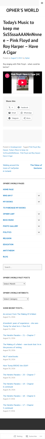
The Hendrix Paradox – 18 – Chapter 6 (19, 396)
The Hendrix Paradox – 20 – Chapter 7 (19, 374)
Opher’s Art (9, 214)
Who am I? (8, 195)
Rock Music (8, 220)
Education (8, 244)
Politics (7, 232)
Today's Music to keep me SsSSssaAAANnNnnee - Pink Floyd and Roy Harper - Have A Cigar (22, 153)
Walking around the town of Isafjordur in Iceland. (11, 168)
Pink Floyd (33, 147)
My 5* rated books (10, 356)
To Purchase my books (14, 207)
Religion (7, 238)
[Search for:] (22, 267)
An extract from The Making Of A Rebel (19, 314)
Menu (42, 3)
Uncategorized (15, 147)
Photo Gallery (10, 226)
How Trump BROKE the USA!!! (15, 365)
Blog (5, 256)
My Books (8, 201)
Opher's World (22, 10)
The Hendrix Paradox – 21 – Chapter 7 (19, 335)
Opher (27, 58)
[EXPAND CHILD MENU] (39, 195)
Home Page (8, 189)
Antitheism (8, 250)
